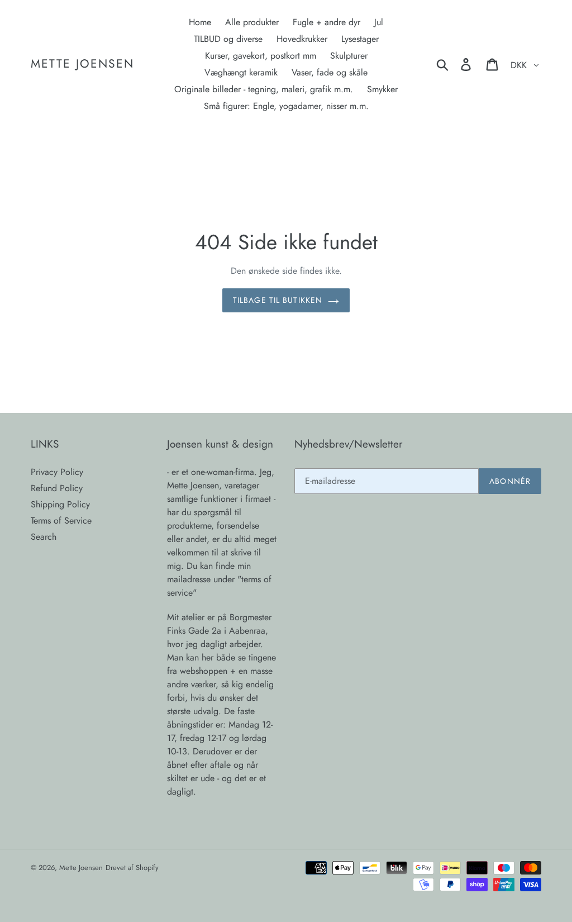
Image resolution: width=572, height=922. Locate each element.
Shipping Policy (60, 504)
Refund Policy (57, 488)
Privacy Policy (57, 471)
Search (43, 536)
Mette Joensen (82, 64)
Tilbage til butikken (277, 300)
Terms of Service (61, 520)
